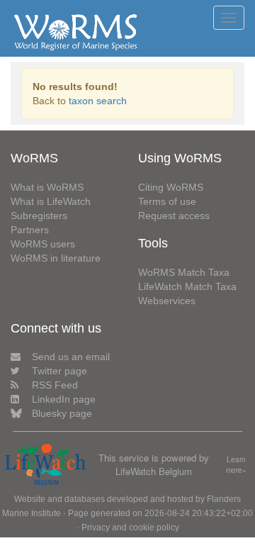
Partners (30, 229)
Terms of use (167, 201)
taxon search (98, 100)
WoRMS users (43, 244)
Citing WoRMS (170, 187)
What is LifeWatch (51, 201)
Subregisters (39, 215)
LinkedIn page (64, 399)
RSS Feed (55, 385)
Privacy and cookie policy (130, 527)
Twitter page (59, 370)
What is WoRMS (47, 187)
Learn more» (236, 464)
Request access (174, 215)
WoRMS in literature (56, 258)
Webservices (167, 300)
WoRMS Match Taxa (184, 272)
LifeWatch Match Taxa (187, 286)
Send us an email (71, 356)
